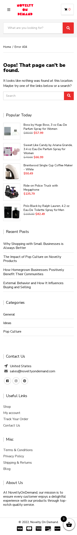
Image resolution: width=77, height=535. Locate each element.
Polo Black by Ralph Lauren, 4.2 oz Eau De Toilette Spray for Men (47, 208)
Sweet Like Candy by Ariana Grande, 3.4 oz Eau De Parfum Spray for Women (48, 149)
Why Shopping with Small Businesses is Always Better (33, 245)
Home (7, 47)
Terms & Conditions (18, 450)
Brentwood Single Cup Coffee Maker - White (48, 167)
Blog (6, 468)
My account (11, 413)
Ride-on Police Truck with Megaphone (41, 188)
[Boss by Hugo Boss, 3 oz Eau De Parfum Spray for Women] (11, 131)
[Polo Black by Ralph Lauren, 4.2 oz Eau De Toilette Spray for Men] (11, 212)
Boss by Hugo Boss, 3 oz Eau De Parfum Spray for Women (45, 127)
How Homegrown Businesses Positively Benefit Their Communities (33, 272)
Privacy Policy (13, 456)
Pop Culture (12, 331)
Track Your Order (15, 419)
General (9, 314)
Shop (7, 406)
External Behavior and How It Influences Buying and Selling (33, 285)
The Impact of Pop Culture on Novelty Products (32, 258)
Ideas (7, 323)
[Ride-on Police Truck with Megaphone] (11, 192)
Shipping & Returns (17, 462)
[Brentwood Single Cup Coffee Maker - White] (11, 171)
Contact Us (11, 425)
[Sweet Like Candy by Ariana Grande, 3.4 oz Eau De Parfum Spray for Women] (11, 151)
